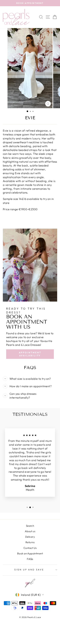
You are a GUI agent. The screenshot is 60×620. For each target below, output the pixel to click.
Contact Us (30, 548)
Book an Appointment (30, 553)
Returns (30, 542)
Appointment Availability (30, 354)
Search (30, 525)
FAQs (30, 559)
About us (30, 531)
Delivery (30, 536)
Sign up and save (29, 569)
